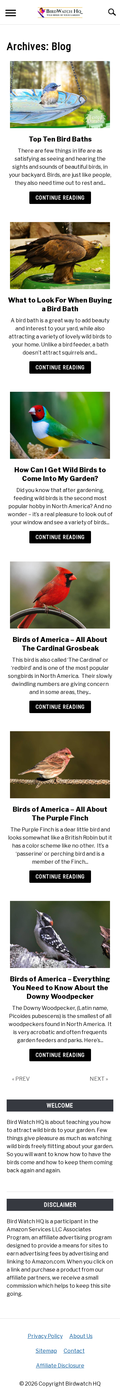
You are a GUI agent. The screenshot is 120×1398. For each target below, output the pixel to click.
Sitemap (46, 1351)
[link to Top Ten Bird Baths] (60, 94)
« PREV (21, 1079)
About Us (81, 1336)
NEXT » (99, 1079)
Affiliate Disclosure (60, 1365)
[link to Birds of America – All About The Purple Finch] (60, 764)
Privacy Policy (45, 1336)
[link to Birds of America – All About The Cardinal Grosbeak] (60, 595)
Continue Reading (60, 198)
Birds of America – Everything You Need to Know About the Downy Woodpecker (60, 988)
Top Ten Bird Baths (60, 139)
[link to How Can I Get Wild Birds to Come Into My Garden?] (60, 425)
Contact (74, 1351)
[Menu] (10, 13)
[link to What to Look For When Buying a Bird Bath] (60, 255)
